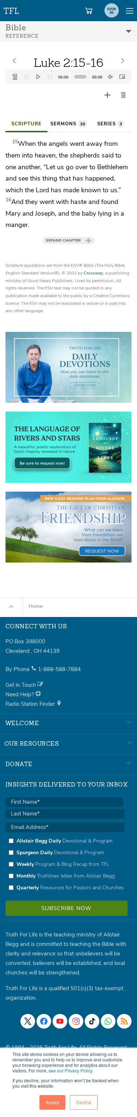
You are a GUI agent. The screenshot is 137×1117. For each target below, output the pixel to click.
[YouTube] (60, 1021)
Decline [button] (83, 1102)
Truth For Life (12, 9)
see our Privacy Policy (70, 1070)
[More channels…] (124, 1021)
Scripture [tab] (26, 124)
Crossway (93, 273)
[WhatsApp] (108, 1021)
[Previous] (26, 76)
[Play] (38, 76)
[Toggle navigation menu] (129, 10)
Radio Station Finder (30, 704)
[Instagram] (76, 1021)
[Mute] (110, 76)
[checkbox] (65, 864)
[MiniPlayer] (122, 76)
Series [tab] (109, 124)
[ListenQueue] (15, 76)
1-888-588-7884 (59, 669)
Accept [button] (52, 1102)
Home (35, 606)
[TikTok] (92, 1021)
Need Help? (20, 694)
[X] (27, 1021)
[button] (123, 95)
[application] (68, 76)
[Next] (50, 76)
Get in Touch (21, 685)
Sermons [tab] (67, 124)
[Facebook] (44, 1021)
